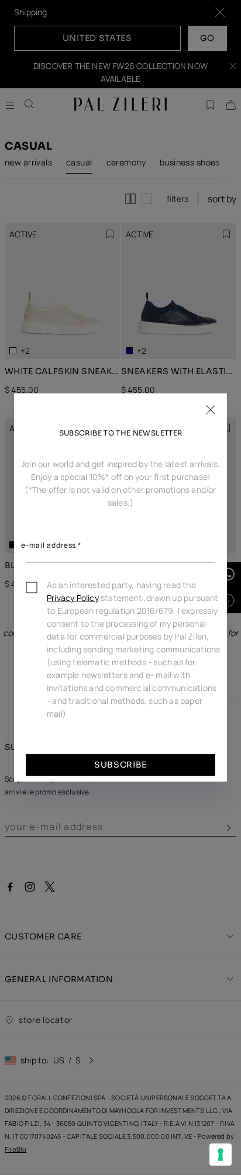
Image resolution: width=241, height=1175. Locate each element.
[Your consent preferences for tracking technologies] (220, 1154)
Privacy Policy (73, 597)
